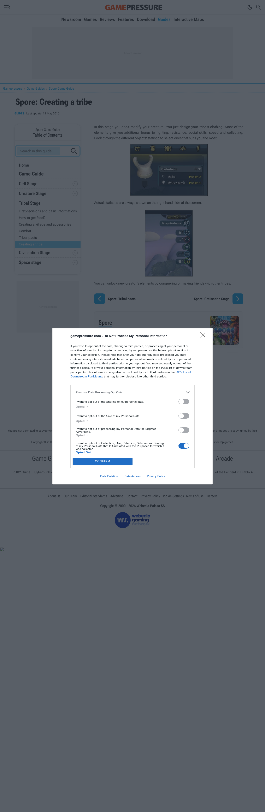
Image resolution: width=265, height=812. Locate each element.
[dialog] (132, 406)
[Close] (204, 336)
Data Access (132, 476)
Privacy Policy (156, 476)
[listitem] (132, 392)
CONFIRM (102, 461)
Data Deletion (109, 476)
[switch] (183, 401)
